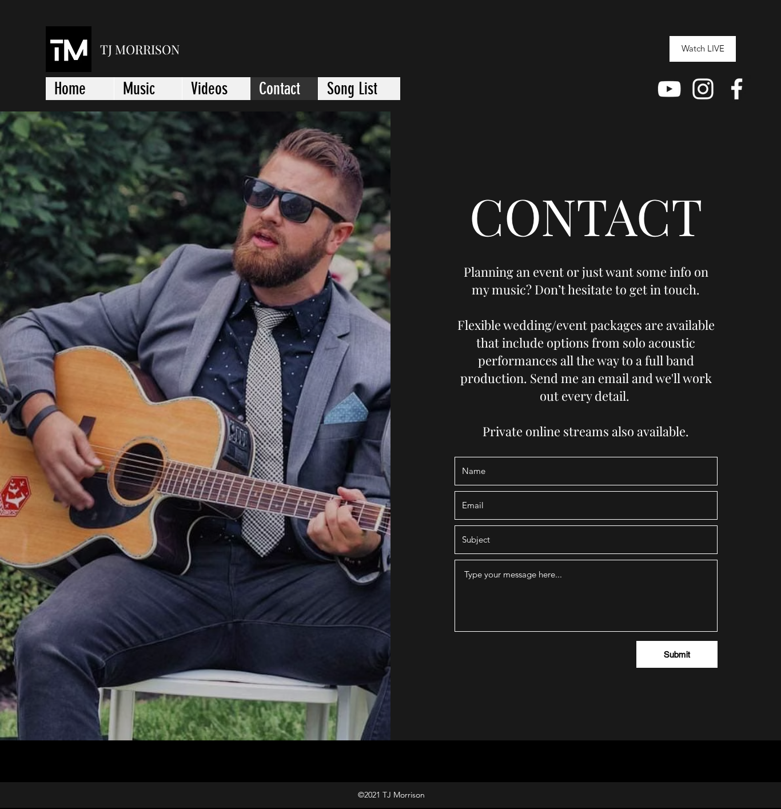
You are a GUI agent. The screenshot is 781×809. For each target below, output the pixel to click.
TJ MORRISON (140, 49)
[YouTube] (669, 89)
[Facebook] (737, 89)
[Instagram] (703, 89)
